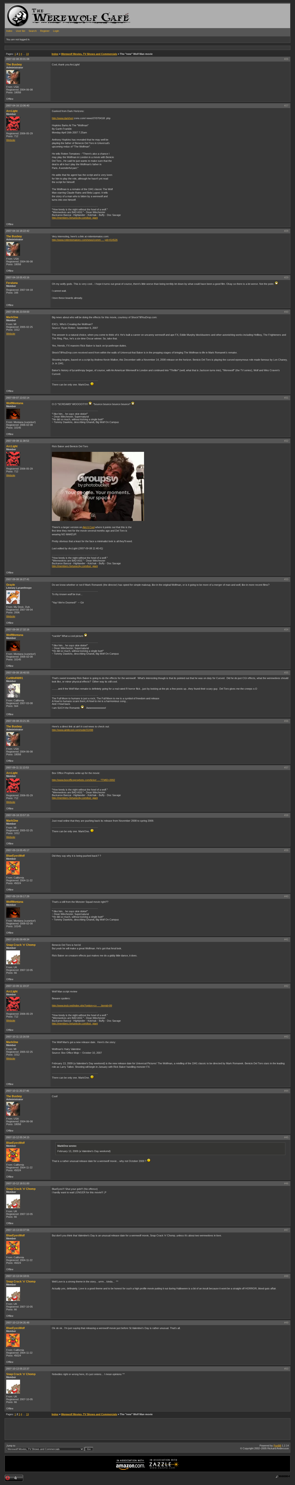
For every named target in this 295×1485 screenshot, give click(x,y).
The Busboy (14, 64)
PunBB (277, 1445)
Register (45, 30)
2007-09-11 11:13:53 (17, 767)
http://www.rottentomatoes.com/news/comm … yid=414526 (85, 239)
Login (56, 30)
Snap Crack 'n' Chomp (20, 945)
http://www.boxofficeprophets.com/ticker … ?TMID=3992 (83, 780)
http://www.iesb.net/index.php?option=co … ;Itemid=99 (82, 1005)
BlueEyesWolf (15, 855)
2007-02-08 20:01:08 (17, 59)
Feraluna (12, 283)
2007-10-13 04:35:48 (17, 1322)
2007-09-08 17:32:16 (17, 629)
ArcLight (12, 111)
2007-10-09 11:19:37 (17, 986)
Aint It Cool (88, 527)
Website (10, 140)
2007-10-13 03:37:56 (17, 1230)
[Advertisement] (89, 47)
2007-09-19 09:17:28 (17, 896)
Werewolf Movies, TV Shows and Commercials (89, 54)
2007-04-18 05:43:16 (17, 277)
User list (20, 30)
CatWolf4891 (14, 678)
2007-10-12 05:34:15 (17, 1137)
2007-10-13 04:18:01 (17, 1276)
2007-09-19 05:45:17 (17, 850)
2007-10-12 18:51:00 (17, 1183)
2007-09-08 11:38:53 (17, 440)
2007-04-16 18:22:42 (17, 230)
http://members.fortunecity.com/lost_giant (75, 217)
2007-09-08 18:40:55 (17, 672)
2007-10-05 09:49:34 (17, 939)
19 (27, 54)
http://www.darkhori (62, 118)
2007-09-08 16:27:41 (17, 579)
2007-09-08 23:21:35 (17, 721)
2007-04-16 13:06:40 (17, 105)
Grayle (10, 584)
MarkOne (12, 317)
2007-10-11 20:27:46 (17, 1090)
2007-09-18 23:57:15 (17, 815)
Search (33, 30)
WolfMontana (14, 403)
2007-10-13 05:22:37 (17, 1368)
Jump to (10, 1445)
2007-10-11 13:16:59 (17, 1036)
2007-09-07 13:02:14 (17, 397)
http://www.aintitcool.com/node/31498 (72, 730)
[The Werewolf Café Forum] (17, 15)
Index (9, 30)
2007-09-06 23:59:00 (17, 311)
